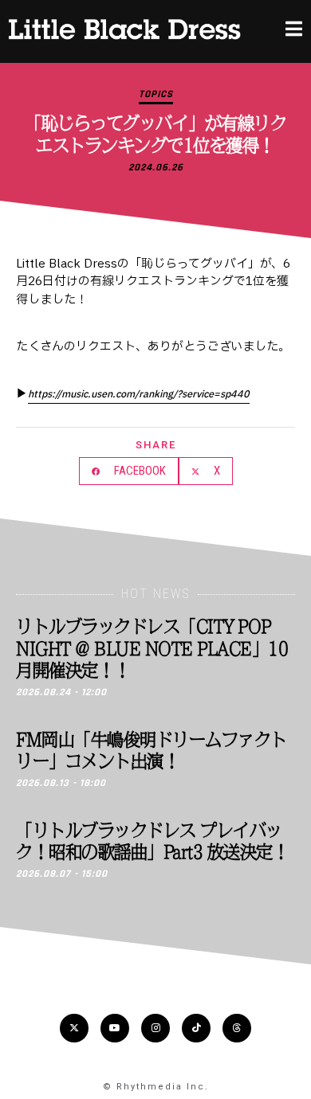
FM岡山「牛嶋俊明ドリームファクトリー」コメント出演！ (151, 749)
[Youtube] (114, 1028)
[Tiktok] (196, 1028)
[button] (129, 471)
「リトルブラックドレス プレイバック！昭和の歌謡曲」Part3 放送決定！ (152, 840)
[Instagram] (155, 1028)
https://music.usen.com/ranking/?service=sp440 (139, 394)
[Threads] (236, 1028)
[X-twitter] (74, 1028)
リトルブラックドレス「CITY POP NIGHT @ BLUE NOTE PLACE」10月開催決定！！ (152, 648)
